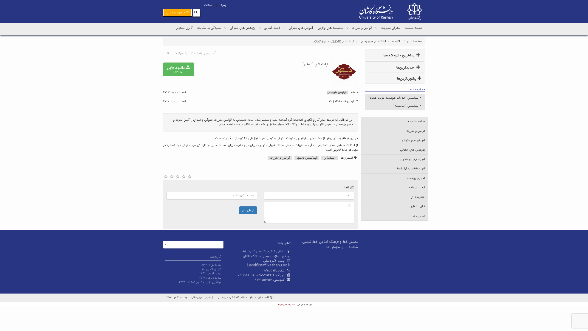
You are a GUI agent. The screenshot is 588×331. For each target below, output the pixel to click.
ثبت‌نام (208, 5)
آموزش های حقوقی (300, 28)
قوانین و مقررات (362, 28)
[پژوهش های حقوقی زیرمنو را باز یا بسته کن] (225, 28)
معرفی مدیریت (390, 28)
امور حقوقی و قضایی (412, 159)
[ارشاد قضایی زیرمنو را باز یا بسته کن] (260, 28)
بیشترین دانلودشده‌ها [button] (399, 55)
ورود (223, 5)
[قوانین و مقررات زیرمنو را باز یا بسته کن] (347, 28)
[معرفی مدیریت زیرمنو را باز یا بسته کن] (376, 28)
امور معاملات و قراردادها (411, 168)
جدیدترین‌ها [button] (405, 68)
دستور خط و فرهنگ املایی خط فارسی (330, 242)
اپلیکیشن (329, 158)
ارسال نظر (248, 210)
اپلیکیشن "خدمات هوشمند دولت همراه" (393, 98)
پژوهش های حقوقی (242, 28)
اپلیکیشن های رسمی (372, 41)
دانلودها (396, 41)
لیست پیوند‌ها (416, 187)
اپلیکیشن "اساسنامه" (406, 106)
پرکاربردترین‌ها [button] (407, 79)
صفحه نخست (413, 28)
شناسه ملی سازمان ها (342, 247)
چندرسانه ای (417, 197)
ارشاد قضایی (272, 28)
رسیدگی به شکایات (209, 28)
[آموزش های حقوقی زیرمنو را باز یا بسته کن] (284, 28)
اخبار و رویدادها (416, 178)
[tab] (395, 54)
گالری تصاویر (184, 28)
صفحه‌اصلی (414, 41)
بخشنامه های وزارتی (330, 28)
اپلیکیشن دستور (307, 158)
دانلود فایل (176, 69)
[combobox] (193, 244)
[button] (177, 12)
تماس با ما (419, 215)
